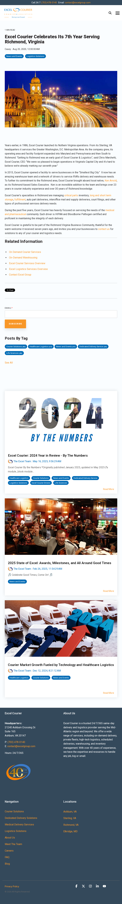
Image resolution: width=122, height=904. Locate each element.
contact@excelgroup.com (78, 2)
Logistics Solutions (35, 56)
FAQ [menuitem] (7, 857)
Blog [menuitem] (7, 863)
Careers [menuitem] (9, 850)
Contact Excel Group (20, 274)
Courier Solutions (16, 346)
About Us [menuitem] (10, 837)
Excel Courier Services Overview (27, 263)
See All (9, 362)
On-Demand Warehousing (23, 257)
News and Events (14, 56)
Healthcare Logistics (41, 346)
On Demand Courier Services (25, 252)
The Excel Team (22, 461)
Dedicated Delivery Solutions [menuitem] (21, 817)
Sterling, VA (69, 818)
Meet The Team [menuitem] (13, 844)
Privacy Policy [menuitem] (12, 886)
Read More (108, 489)
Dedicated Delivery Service (93, 346)
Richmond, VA (70, 824)
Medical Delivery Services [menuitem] (19, 824)
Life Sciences (14, 353)
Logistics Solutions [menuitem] (15, 831)
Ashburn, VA (70, 811)
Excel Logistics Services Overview (28, 269)
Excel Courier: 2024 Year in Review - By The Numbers (48, 455)
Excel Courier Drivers (41, 483)
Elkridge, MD (70, 831)
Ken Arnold (111, 180)
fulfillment (20, 199)
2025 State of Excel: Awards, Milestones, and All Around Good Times (59, 563)
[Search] (110, 12)
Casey (8, 49)
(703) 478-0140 (49, 2)
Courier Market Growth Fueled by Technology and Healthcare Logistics (61, 665)
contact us (104, 229)
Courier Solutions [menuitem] (14, 811)
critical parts (71, 195)
